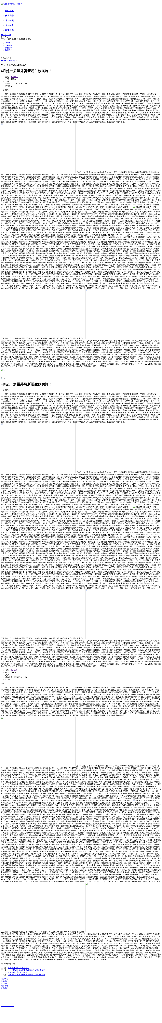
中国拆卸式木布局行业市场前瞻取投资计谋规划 (26, 970)
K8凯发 (4, 60)
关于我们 (9, 15)
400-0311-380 (6, 35)
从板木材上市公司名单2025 (18, 968)
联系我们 (9, 30)
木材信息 (9, 25)
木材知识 (9, 20)
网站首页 (9, 10)
